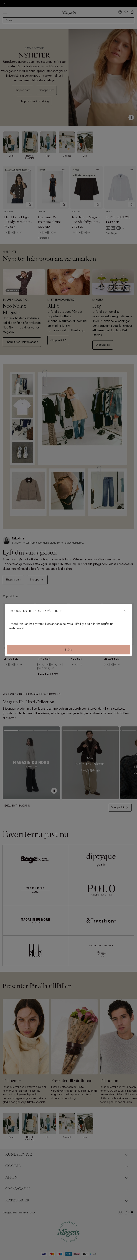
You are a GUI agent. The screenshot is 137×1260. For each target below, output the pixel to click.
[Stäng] (124, 611)
